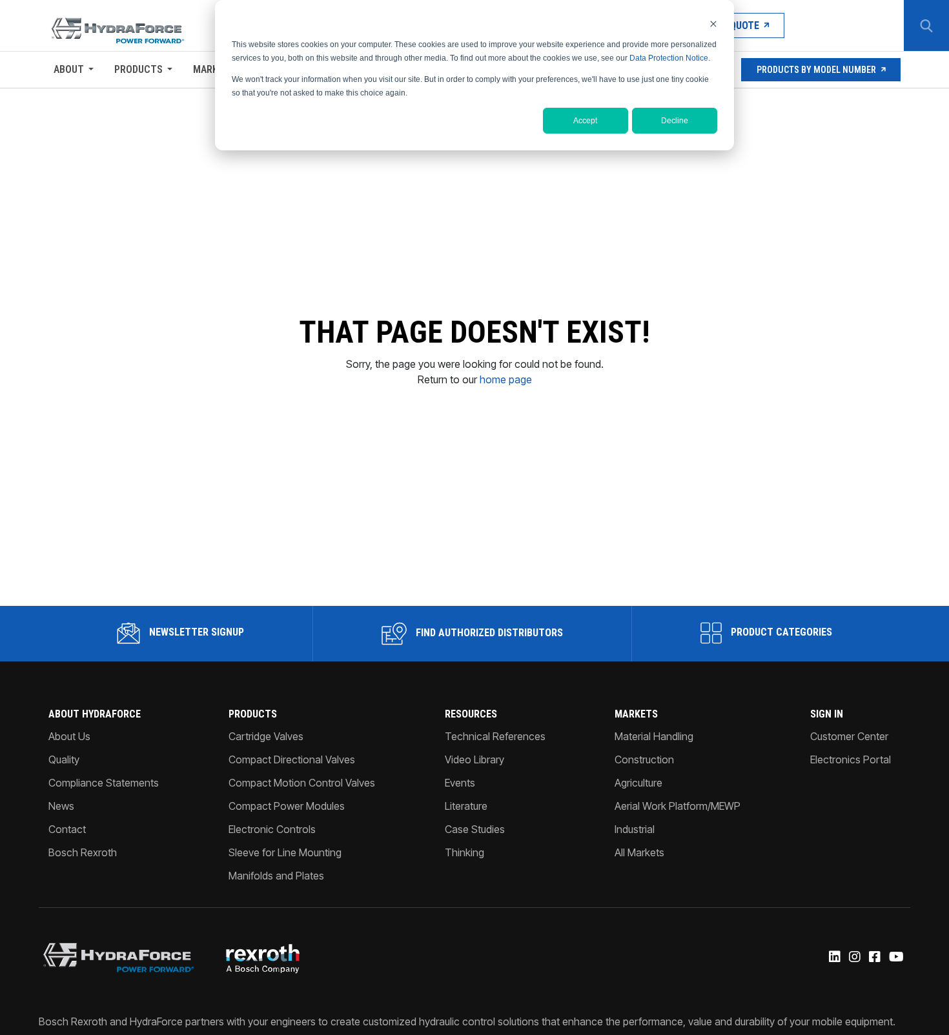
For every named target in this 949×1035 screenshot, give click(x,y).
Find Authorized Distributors (488, 633)
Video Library (474, 759)
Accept (585, 120)
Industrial (635, 829)
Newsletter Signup (195, 632)
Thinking (464, 852)
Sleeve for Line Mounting (285, 852)
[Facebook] (874, 957)
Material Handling (654, 736)
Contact (67, 829)
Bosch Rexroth (82, 852)
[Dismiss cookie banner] (713, 23)
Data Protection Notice (668, 58)
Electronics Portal (850, 759)
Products (138, 69)
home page (506, 379)
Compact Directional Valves (292, 759)
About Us (69, 736)
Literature (466, 805)
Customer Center (849, 736)
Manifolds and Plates (276, 875)
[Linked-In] (834, 957)
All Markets (639, 852)
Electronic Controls (272, 829)
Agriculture (638, 782)
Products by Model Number (816, 70)
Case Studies (475, 829)
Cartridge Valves (266, 736)
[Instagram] (854, 957)
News (61, 805)
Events (460, 782)
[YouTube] (895, 957)
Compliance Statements (103, 782)
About (69, 69)
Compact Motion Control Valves (302, 782)
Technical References (495, 736)
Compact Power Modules (287, 805)
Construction (644, 759)
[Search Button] (926, 25)
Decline (674, 120)
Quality (63, 759)
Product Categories (780, 632)
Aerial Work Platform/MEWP (677, 805)
